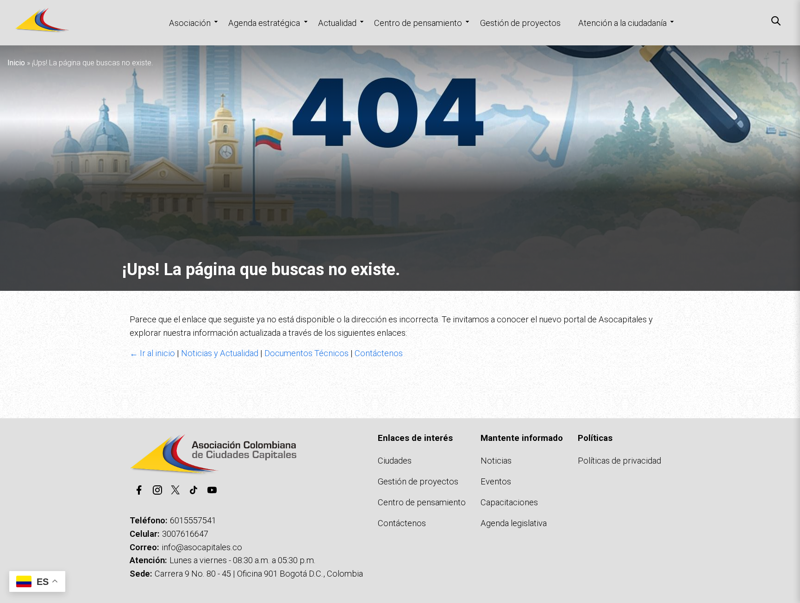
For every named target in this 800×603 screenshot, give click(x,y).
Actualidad (337, 23)
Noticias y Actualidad (219, 353)
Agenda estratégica (264, 23)
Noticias (496, 460)
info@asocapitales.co (202, 547)
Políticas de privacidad (619, 460)
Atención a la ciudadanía (622, 23)
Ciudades (395, 460)
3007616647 (185, 534)
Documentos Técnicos (306, 353)
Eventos (496, 481)
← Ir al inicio (152, 353)
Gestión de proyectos (520, 23)
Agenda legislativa (514, 523)
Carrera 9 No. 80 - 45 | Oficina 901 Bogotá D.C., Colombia (259, 573)
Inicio (16, 62)
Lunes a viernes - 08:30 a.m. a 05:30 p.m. (242, 560)
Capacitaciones (509, 502)
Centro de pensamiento (418, 23)
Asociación (190, 23)
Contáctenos (379, 353)
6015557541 (193, 520)
